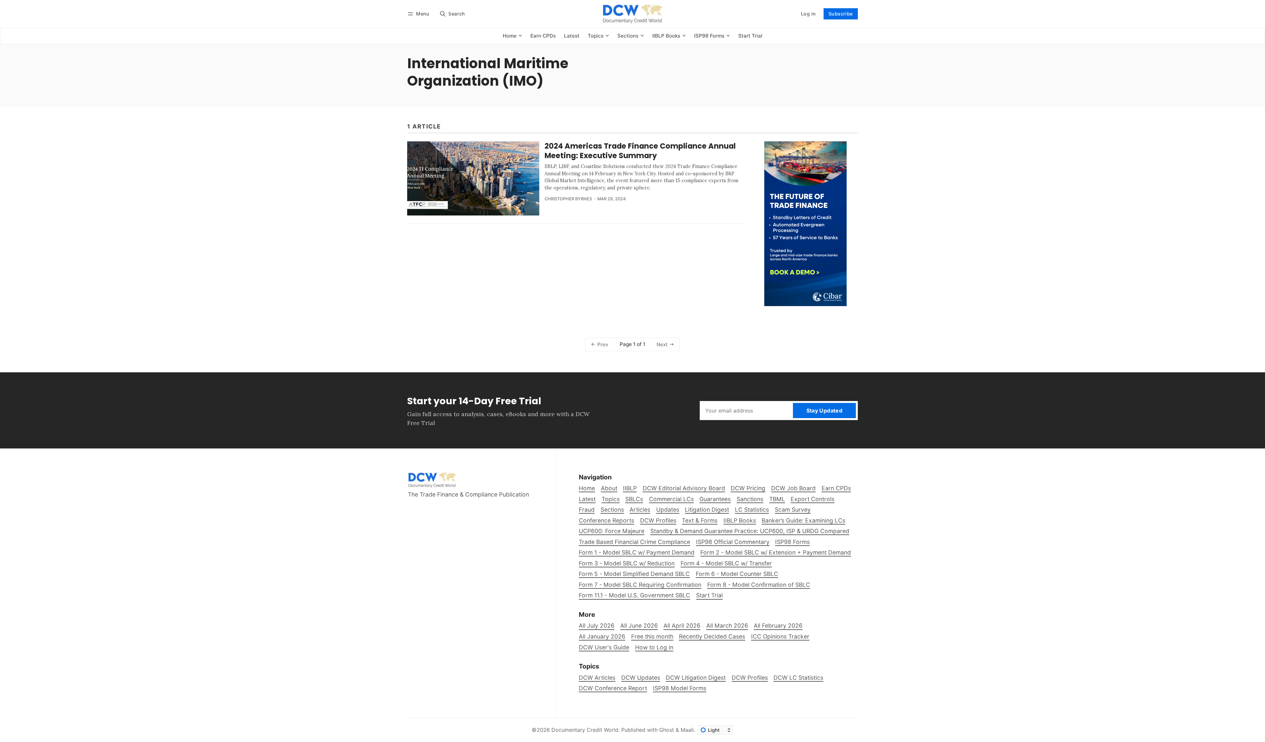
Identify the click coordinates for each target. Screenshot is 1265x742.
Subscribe (841, 13)
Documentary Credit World (584, 730)
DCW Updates (640, 677)
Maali (687, 730)
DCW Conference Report (613, 688)
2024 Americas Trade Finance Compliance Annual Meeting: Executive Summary (640, 151)
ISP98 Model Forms (679, 688)
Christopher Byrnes (568, 198)
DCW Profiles (750, 677)
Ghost (666, 730)
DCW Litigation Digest (696, 677)
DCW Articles (597, 677)
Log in (808, 13)
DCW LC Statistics (798, 677)
